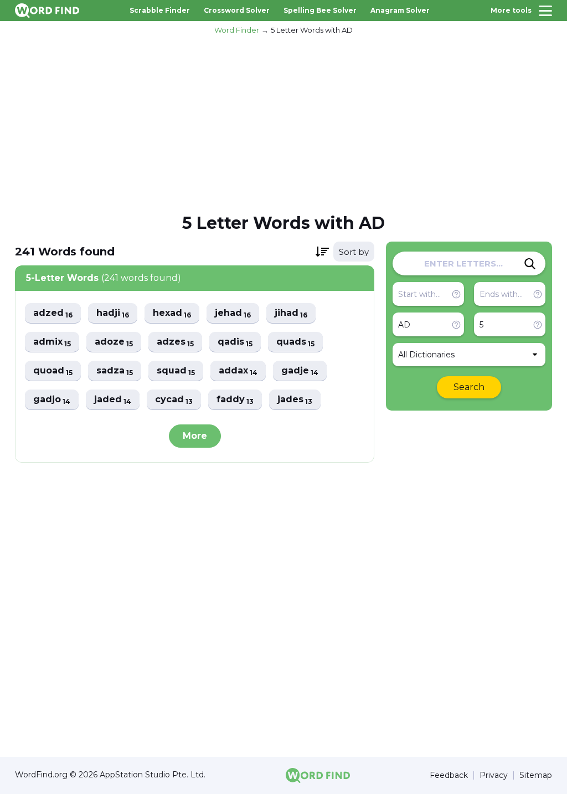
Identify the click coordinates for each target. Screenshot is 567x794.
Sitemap (535, 775)
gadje (299, 371)
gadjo (51, 400)
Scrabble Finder (160, 10)
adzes (175, 342)
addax (238, 371)
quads (295, 342)
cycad (174, 400)
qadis (235, 342)
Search (468, 387)
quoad (53, 371)
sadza (114, 371)
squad (176, 371)
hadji (112, 313)
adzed (53, 313)
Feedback (449, 775)
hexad (172, 313)
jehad (233, 313)
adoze (114, 342)
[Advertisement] (283, 122)
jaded (112, 400)
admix (52, 342)
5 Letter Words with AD (312, 29)
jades (294, 400)
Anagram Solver (400, 10)
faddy (235, 400)
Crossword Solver (237, 10)
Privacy (494, 775)
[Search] (529, 263)
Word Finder (236, 29)
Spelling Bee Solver (320, 10)
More (195, 436)
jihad (291, 313)
